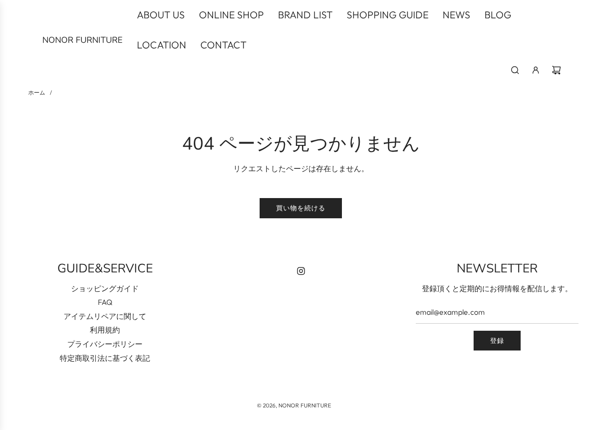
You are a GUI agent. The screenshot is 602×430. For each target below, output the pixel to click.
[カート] (556, 70)
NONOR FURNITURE (82, 40)
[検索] (515, 70)
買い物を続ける (300, 208)
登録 (497, 340)
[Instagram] (301, 271)
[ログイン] (535, 70)
